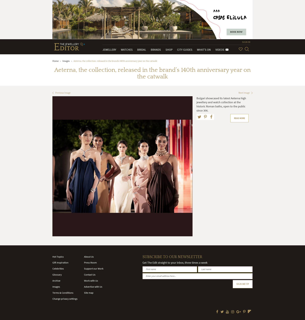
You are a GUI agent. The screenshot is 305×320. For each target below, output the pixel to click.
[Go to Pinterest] (244, 312)
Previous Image (63, 93)
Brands (156, 49)
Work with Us (91, 280)
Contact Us (89, 274)
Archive (56, 280)
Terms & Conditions (62, 292)
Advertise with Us (93, 286)
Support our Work (93, 268)
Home (55, 61)
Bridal (141, 49)
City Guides (184, 49)
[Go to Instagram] (232, 312)
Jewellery (109, 49)
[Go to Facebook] (217, 312)
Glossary (57, 274)
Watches (127, 49)
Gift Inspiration (60, 262)
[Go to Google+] (238, 312)
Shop (169, 49)
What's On (204, 49)
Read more (239, 118)
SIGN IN (246, 42)
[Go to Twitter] (222, 312)
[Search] (247, 49)
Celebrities (58, 268)
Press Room (90, 262)
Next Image (244, 93)
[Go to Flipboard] (249, 311)
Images (66, 61)
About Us (89, 256)
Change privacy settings (65, 298)
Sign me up (242, 284)
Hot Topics (58, 256)
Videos (220, 49)
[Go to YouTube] (227, 312)
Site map (88, 292)
